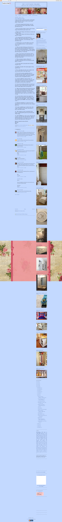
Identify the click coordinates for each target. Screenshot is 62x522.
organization (44, 448)
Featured (30, 15)
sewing (37, 450)
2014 (38, 381)
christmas (37, 445)
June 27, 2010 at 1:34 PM (21, 167)
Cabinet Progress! (40, 412)
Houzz (38, 485)
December (39, 387)
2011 (38, 385)
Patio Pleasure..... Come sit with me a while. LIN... (42, 403)
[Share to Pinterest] (33, 125)
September (39, 391)
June (38, 395)
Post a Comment (17, 194)
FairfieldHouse (19, 178)
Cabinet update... (40, 408)
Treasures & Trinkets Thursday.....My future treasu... (42, 397)
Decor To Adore (19, 189)
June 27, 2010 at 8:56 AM (21, 159)
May (38, 423)
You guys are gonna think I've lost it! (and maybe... (42, 416)
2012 (38, 384)
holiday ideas (38, 441)
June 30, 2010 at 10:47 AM (21, 187)
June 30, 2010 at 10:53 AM (21, 192)
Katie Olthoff (19, 138)
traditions (37, 440)
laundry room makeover (40, 446)
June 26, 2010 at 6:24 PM (21, 136)
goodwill (44, 441)
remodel (37, 438)
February (39, 427)
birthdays (42, 445)
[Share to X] (31, 125)
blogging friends (42, 437)
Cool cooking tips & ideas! (41, 401)
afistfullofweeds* (19, 143)
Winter (37, 449)
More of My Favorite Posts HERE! (40, 472)
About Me (19, 15)
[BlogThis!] (30, 125)
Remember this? (40, 417)
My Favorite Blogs (34, 15)
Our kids (40, 448)
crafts (44, 435)
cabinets (42, 438)
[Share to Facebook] (32, 125)
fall (45, 445)
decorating (38, 432)
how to (45, 432)
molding (44, 443)
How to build (45, 433)
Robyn (18, 157)
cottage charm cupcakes (42, 449)
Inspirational (38, 447)
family (37, 437)
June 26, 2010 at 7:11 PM (21, 141)
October (39, 390)
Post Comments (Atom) (22, 210)
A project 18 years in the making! (42, 409)
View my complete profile (40, 45)
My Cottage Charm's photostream (39, 494)
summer (43, 440)
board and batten (43, 447)
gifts (44, 444)
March (39, 426)
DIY (40, 433)
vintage (37, 444)
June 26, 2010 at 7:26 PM (21, 147)
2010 (38, 386)
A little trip (39, 406)
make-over (39, 434)
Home (16, 15)
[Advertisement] (22, 202)
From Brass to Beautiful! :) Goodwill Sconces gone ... (41, 405)
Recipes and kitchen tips (22, 126)
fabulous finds (43, 436)
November (39, 389)
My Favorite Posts (25, 15)
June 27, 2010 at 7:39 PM (21, 176)
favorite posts (42, 439)
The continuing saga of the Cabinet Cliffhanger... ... (41, 399)
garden (41, 444)
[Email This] (29, 125)
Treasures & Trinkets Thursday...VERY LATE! (41, 411)
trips (36, 448)
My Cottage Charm (31, 4)
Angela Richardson (19, 149)
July (38, 394)
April (39, 424)
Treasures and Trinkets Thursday (41, 435)
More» (42, 486)
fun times (37, 436)
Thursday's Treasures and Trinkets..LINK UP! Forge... (42, 419)
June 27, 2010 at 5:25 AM (21, 155)
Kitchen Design (41, 485)
